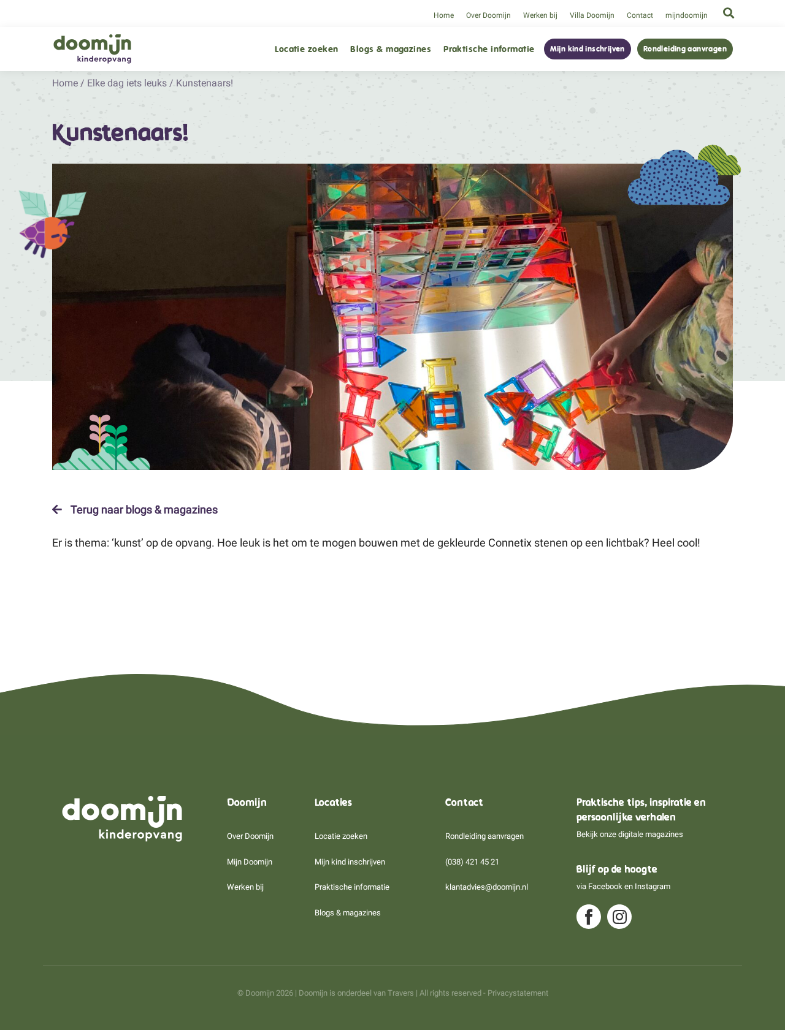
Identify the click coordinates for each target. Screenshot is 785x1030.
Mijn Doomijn (249, 861)
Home (444, 15)
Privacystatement (518, 993)
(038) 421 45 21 (472, 861)
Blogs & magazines (390, 49)
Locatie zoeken (306, 49)
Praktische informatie (488, 49)
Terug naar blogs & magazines (143, 510)
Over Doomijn (488, 15)
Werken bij (540, 15)
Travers (401, 993)
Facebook (605, 886)
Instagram (652, 886)
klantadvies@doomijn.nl (486, 887)
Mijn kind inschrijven (587, 49)
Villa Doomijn (592, 15)
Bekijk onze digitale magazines (629, 834)
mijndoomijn (686, 15)
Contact (640, 15)
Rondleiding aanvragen (685, 49)
